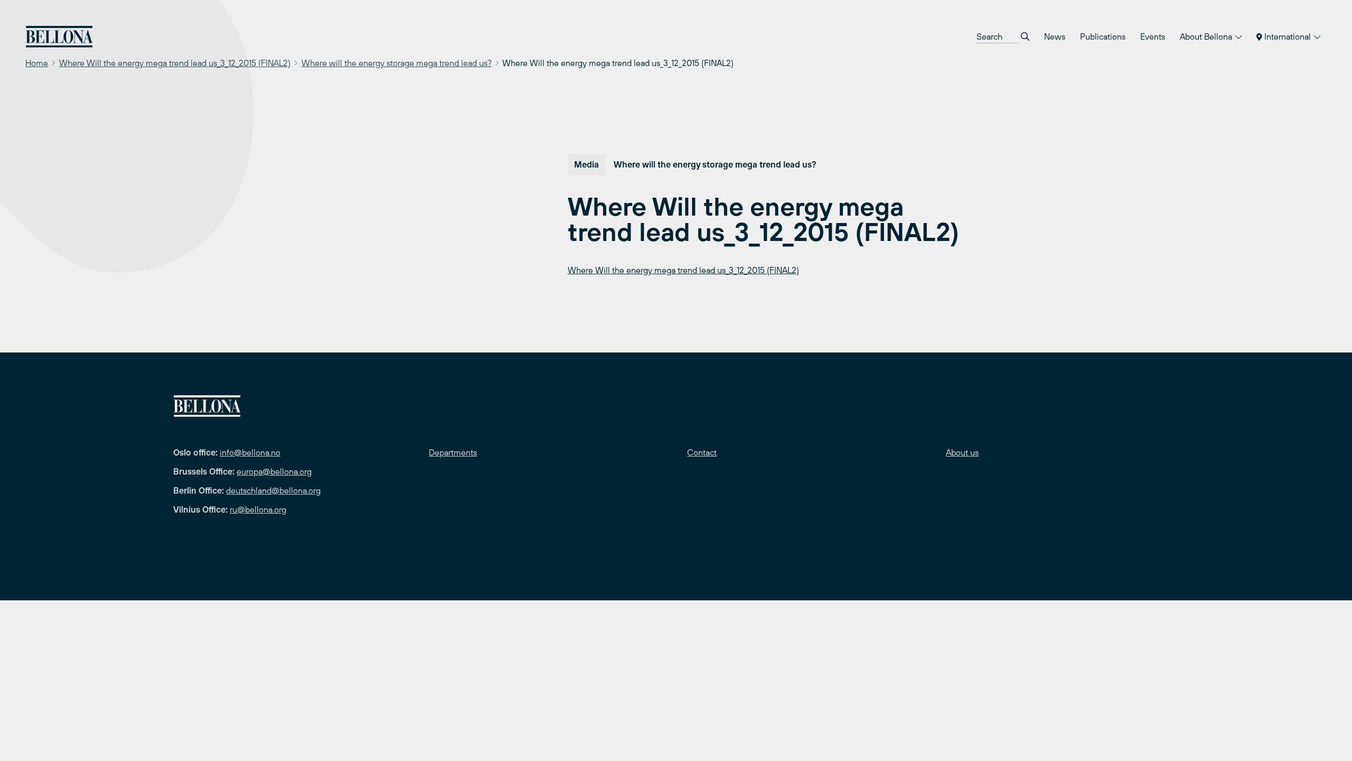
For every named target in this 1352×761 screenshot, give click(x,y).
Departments (453, 452)
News (1054, 36)
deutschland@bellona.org (273, 490)
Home (36, 63)
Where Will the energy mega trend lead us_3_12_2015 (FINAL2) (174, 63)
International (1287, 36)
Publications (1102, 36)
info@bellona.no (250, 452)
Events (1152, 36)
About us (962, 452)
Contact (702, 452)
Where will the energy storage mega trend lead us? (397, 63)
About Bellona (1207, 36)
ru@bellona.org (258, 509)
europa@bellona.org (274, 471)
